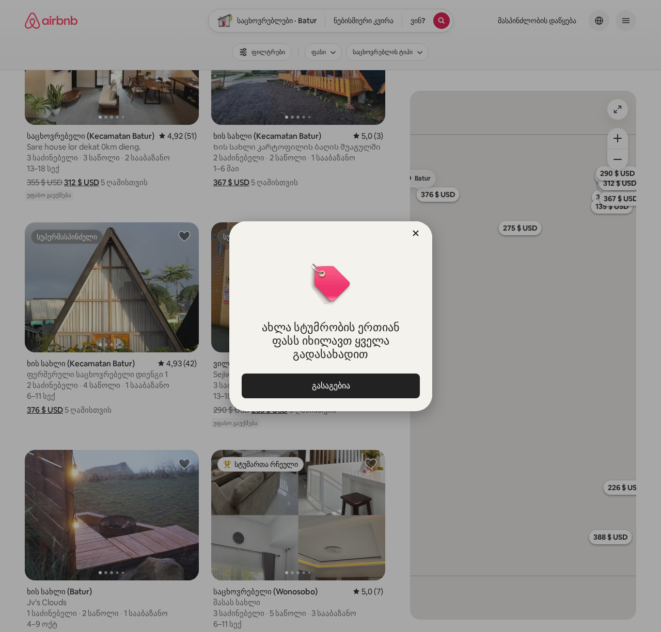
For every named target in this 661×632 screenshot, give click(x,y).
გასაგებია (330, 385)
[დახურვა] (416, 233)
